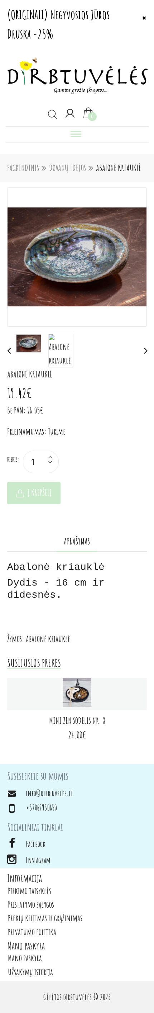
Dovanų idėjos (67, 167)
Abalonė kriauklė (118, 167)
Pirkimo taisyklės (29, 891)
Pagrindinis (23, 167)
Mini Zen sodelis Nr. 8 (77, 720)
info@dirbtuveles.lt (49, 793)
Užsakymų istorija (30, 972)
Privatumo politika (32, 932)
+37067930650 (41, 807)
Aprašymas (77, 541)
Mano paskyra (25, 958)
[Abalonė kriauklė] (77, 257)
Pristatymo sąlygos (31, 904)
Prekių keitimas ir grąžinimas (45, 918)
